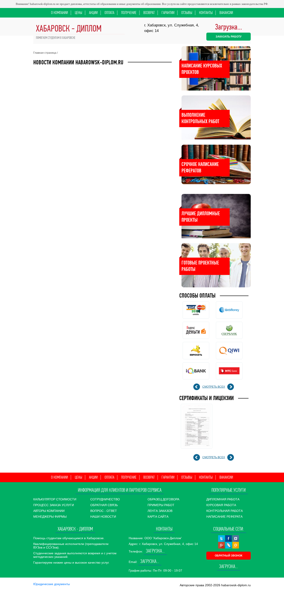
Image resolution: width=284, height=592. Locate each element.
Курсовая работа (221, 505)
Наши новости (103, 516)
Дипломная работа (222, 499)
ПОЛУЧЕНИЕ (128, 12)
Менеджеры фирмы (50, 516)
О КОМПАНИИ (59, 12)
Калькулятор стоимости (54, 499)
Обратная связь (104, 505)
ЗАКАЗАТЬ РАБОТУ (228, 36)
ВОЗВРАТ (149, 12)
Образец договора (163, 499)
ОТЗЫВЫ (186, 12)
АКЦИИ (93, 12)
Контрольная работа (224, 511)
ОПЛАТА (109, 12)
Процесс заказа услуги (53, 505)
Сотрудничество (105, 499)
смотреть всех (213, 386)
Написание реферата (224, 516)
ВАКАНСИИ (226, 12)
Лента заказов (160, 511)
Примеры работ (161, 505)
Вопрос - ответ (103, 511)
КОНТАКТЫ (206, 12)
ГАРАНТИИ (168, 12)
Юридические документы (51, 584)
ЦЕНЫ (78, 12)
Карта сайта (158, 516)
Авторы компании (49, 511)
